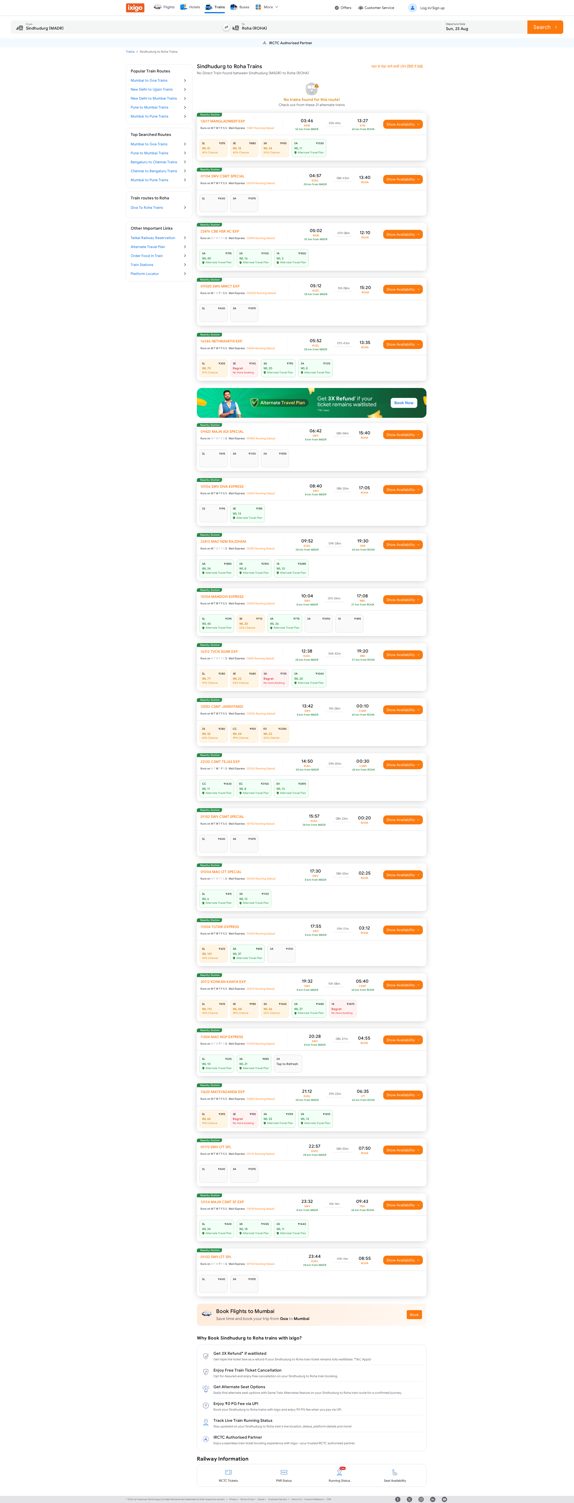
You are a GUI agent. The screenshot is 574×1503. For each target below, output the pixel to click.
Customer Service (277, 1499)
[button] (425, 7)
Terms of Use (247, 1499)
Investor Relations (314, 1499)
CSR (329, 1499)
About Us (296, 1499)
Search (542, 27)
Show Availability (401, 124)
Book (414, 1315)
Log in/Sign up (432, 8)
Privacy (233, 1499)
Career (261, 1499)
